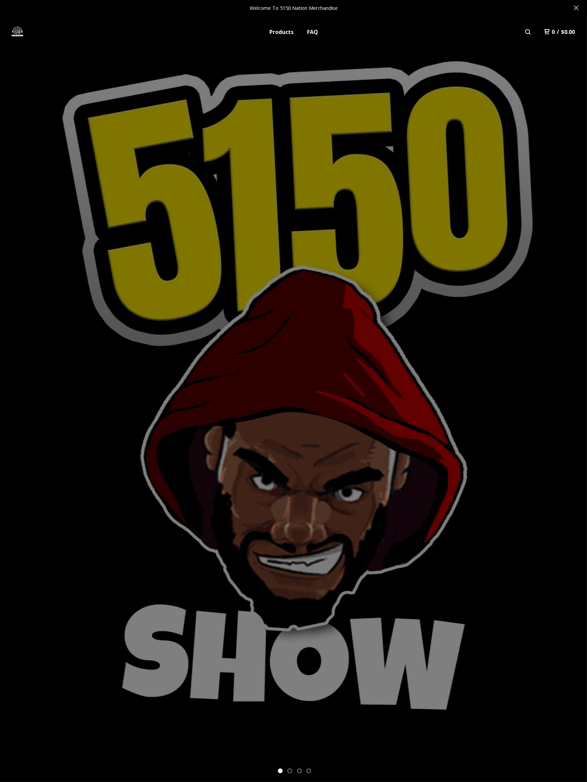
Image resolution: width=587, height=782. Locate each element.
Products (281, 32)
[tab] (280, 770)
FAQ (312, 32)
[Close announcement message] (576, 7)
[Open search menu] (528, 32)
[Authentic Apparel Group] (17, 32)
